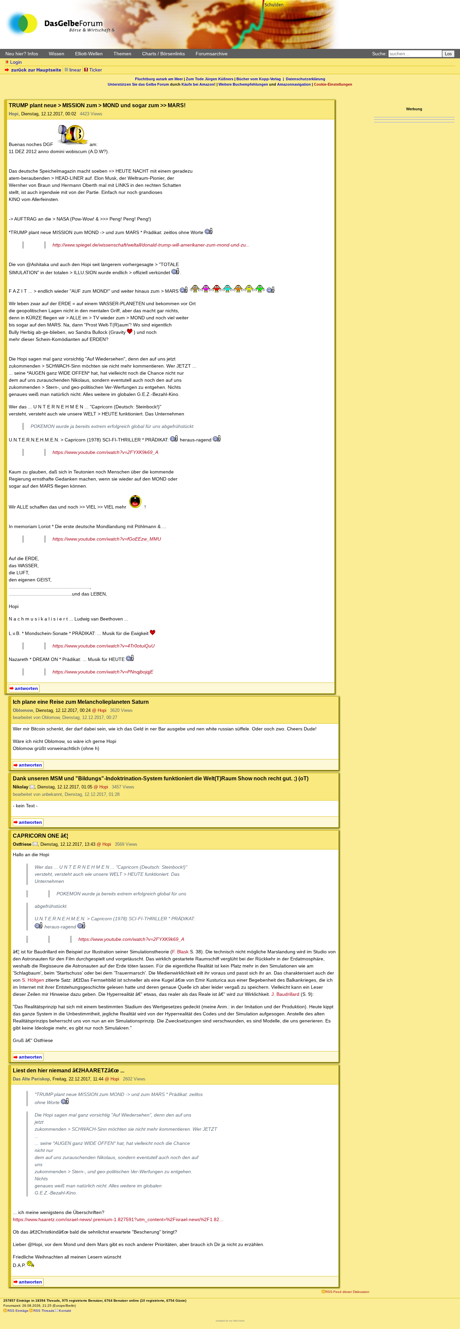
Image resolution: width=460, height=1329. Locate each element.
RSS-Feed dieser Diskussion (347, 1292)
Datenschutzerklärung (305, 79)
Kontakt (65, 1310)
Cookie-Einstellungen (333, 84)
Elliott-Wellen (89, 53)
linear (75, 70)
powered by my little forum (230, 1321)
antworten (26, 688)
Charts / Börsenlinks (163, 53)
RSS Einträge (18, 1310)
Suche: (379, 53)
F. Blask (180, 951)
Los (448, 53)
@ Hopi (99, 710)
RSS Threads (43, 1310)
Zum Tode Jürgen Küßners (209, 79)
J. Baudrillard (285, 994)
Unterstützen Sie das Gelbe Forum (138, 84)
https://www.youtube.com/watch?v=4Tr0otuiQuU (104, 645)
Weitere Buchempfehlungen (243, 84)
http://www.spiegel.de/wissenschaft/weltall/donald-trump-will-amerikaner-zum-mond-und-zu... (151, 245)
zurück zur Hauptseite (36, 70)
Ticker (95, 70)
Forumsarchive (212, 53)
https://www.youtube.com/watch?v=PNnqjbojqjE (103, 671)
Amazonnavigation (294, 84)
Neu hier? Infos (21, 53)
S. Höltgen (33, 980)
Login (16, 62)
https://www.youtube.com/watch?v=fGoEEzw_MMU (107, 539)
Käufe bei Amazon (198, 84)
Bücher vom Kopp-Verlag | (261, 79)
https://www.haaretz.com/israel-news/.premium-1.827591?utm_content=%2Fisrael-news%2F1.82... (118, 1219)
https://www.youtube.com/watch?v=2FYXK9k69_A (105, 452)
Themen (122, 53)
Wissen (56, 53)
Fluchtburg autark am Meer (159, 79)
